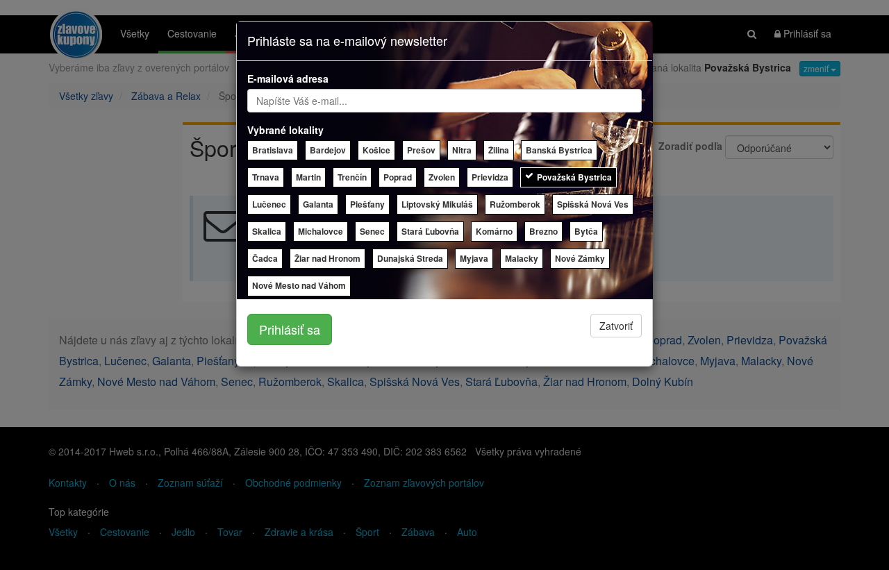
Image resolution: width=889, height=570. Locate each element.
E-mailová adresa (288, 78)
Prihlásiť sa (289, 329)
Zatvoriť (616, 326)
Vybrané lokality (285, 130)
